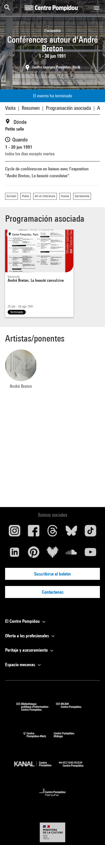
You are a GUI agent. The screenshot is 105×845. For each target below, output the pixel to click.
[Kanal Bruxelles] (36, 768)
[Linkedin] (14, 554)
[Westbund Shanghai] (75, 768)
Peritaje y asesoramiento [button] (27, 650)
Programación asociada (68, 108)
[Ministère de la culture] (52, 832)
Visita (10, 108)
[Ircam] (72, 709)
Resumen (31, 108)
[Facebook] (33, 532)
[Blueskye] (71, 532)
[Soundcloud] (71, 554)
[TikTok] (90, 532)
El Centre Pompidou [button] (23, 621)
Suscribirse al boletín (52, 574)
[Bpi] (36, 709)
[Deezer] (52, 554)
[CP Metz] (38, 739)
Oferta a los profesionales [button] (27, 635)
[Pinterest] (33, 554)
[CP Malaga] (68, 739)
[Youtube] (90, 554)
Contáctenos (52, 592)
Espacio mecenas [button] (20, 664)
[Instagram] (14, 532)
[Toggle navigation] (96, 8)
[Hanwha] (53, 797)
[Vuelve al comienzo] (93, 833)
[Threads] (52, 532)
